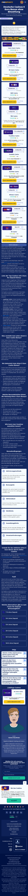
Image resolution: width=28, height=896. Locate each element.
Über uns (10, 843)
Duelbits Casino (14, 154)
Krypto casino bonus (14, 829)
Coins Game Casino (14, 48)
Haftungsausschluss (14, 859)
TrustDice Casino (14, 136)
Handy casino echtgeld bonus (14, 826)
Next (26, 696)
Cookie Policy (15, 794)
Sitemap (10, 846)
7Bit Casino (14, 116)
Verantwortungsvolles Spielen (14, 863)
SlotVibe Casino (14, 171)
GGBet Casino (14, 213)
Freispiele (14, 831)
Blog (11, 838)
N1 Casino (14, 231)
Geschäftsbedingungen (14, 861)
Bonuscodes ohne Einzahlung (9, 13)
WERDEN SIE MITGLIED (14, 778)
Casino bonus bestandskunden (14, 824)
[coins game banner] (14, 38)
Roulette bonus (14, 834)
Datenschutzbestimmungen (14, 857)
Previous (1, 696)
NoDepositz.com (11, 855)
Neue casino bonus (14, 828)
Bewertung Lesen (20, 55)
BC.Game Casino (14, 70)
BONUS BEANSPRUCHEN (9, 55)
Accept (14, 800)
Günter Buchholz (14, 737)
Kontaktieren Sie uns (7, 841)
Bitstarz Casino (14, 194)
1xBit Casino (14, 93)
